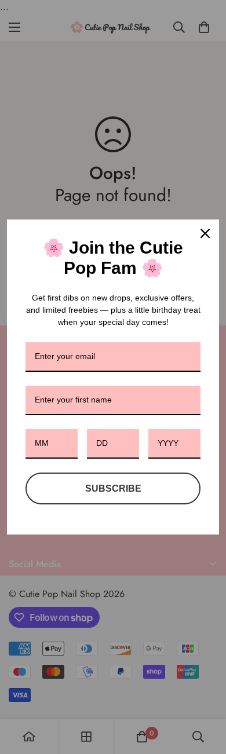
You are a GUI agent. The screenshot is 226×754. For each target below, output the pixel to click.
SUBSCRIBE (113, 488)
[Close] (205, 233)
